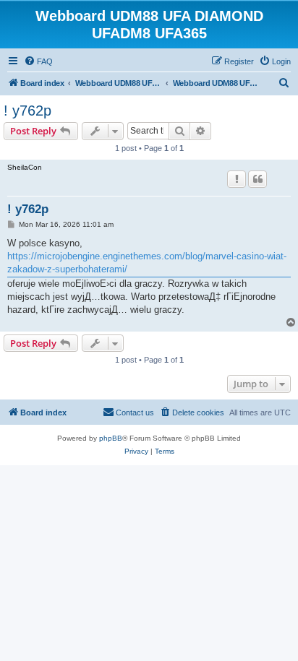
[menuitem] (38, 61)
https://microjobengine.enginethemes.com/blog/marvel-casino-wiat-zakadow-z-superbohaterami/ (146, 263)
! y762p (27, 110)
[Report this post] (236, 179)
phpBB (110, 438)
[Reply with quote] (257, 179)
